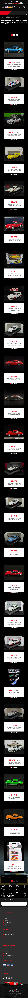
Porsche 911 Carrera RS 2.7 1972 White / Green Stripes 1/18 (14, 763)
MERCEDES (14, 13)
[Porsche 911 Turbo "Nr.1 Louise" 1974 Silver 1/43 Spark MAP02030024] (14, 468)
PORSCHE (4, 13)
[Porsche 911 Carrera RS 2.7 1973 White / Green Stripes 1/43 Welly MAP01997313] (14, 328)
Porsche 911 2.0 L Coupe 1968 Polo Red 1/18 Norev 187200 (14, 239)
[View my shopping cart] (15, 7)
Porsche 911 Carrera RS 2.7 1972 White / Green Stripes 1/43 (14, 623)
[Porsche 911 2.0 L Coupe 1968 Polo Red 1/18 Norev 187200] (14, 224)
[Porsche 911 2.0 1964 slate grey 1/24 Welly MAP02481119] (14, 398)
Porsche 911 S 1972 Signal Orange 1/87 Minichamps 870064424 (14, 832)
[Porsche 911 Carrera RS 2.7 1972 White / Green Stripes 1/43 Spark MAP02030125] (14, 607)
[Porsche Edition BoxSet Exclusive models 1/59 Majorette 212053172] (14, 677)
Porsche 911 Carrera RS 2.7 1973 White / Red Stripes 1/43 (14, 518)
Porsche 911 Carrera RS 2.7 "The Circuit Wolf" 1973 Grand (14, 309)
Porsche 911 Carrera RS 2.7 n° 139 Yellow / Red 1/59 (14, 867)
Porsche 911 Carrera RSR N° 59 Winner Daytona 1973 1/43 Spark (14, 100)
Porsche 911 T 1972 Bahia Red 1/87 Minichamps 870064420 (14, 588)
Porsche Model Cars (18, 16)
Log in (6, 918)
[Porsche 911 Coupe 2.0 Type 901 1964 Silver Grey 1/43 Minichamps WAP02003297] (14, 712)
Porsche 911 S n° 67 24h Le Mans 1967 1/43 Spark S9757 (14, 204)
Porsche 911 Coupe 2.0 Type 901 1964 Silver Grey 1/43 (14, 728)
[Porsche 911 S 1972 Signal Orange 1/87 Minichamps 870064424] (14, 817)
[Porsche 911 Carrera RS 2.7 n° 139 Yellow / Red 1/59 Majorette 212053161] (14, 851)
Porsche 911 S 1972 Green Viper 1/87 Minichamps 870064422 (14, 797)
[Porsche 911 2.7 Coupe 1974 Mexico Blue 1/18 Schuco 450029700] (14, 49)
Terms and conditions (9, 934)
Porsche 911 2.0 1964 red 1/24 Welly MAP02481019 (14, 379)
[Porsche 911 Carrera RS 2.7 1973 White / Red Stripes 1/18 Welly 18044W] (14, 119)
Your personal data (9, 955)
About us (7, 938)
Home (3, 16)
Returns (6, 953)
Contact (6, 951)
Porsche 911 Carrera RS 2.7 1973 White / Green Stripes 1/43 (14, 344)
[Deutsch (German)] (10, 7)
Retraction (7, 936)
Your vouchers (8, 922)
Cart (6, 924)
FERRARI (24, 13)
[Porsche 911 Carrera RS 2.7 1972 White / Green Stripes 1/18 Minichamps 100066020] (14, 747)
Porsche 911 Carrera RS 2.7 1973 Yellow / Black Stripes (14, 170)
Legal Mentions (8, 941)
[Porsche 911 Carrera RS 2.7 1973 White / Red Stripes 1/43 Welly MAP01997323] (14, 503)
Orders (6, 920)
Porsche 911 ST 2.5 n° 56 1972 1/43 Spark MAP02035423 (14, 553)
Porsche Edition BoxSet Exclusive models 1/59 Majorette (14, 693)
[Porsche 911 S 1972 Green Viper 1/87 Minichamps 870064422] (14, 782)
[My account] (19, 7)
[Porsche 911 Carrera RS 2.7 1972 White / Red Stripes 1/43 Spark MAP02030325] (14, 642)
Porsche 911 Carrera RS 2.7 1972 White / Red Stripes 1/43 (14, 658)
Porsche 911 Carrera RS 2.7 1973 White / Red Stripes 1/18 (14, 135)
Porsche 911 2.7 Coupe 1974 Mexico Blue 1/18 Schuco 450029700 (14, 65)
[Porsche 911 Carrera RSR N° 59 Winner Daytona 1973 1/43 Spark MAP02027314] (14, 84)
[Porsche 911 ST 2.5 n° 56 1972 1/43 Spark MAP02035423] (14, 537)
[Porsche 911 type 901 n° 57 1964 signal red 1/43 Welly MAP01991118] (14, 433)
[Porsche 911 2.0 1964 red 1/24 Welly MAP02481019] (14, 363)
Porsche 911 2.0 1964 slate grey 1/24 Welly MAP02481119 (14, 414)
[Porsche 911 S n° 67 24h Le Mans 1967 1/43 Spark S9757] (14, 189)
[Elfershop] (14, 2)
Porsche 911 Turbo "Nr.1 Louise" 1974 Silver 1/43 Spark (14, 484)
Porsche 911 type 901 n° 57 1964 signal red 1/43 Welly (14, 449)
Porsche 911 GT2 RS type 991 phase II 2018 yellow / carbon (14, 274)
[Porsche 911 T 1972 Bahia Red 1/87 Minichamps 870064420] (14, 572)
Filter (26, 496)
